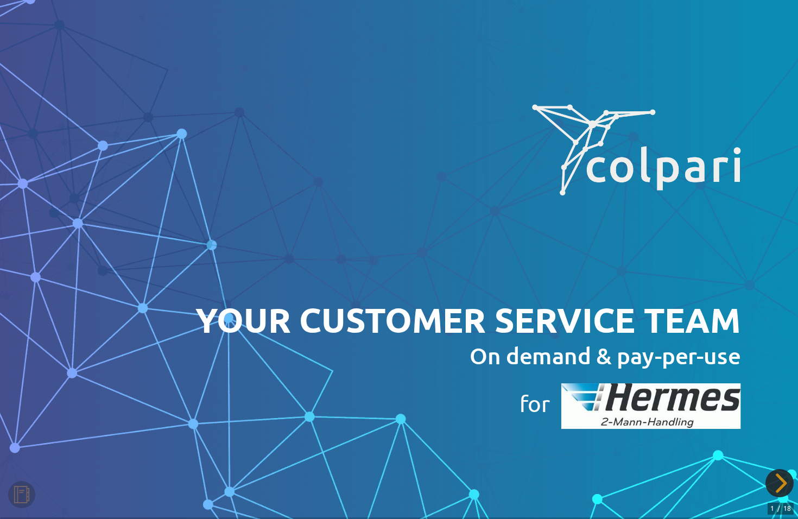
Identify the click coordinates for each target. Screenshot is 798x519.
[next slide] (778, 483)
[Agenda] (21, 494)
